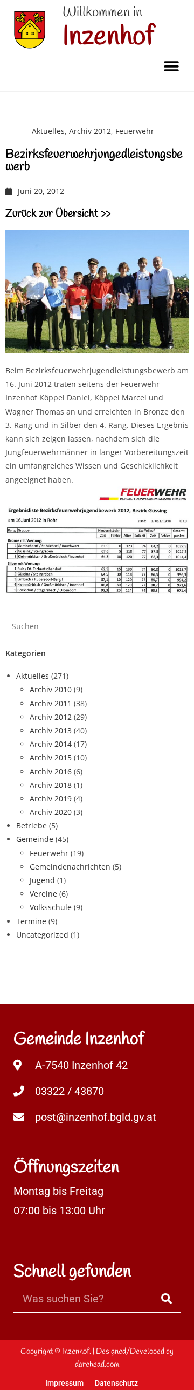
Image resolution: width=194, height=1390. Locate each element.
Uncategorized (42, 935)
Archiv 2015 (51, 757)
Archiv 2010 (51, 689)
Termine (31, 921)
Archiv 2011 (51, 703)
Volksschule (51, 907)
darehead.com (97, 1364)
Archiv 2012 (90, 131)
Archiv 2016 (51, 771)
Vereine (43, 893)
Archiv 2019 (51, 798)
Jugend (42, 880)
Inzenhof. (76, 1351)
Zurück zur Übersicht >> (57, 213)
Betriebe (31, 825)
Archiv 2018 (51, 785)
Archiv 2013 (51, 730)
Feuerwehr (134, 131)
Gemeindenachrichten (70, 866)
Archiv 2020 (51, 812)
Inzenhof (108, 37)
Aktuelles (48, 131)
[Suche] (167, 1299)
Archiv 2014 (51, 744)
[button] (171, 66)
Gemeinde (34, 839)
